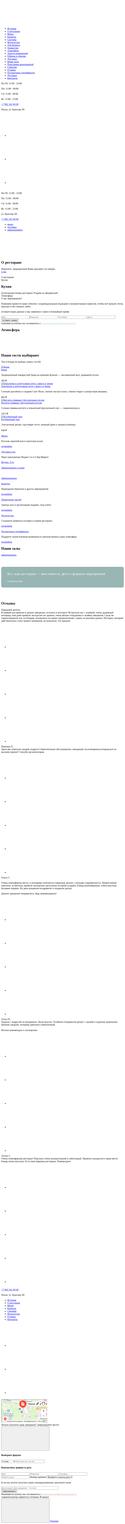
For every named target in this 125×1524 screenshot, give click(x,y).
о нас (4, 271)
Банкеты (11, 37)
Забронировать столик (13, 467)
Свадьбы (11, 39)
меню (10, 224)
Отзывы (11, 70)
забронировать (15, 230)
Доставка (12, 59)
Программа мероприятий (20, 64)
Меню (10, 34)
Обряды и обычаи (16, 56)
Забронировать (9, 478)
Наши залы (13, 61)
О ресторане (13, 31)
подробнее (6, 446)
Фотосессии (13, 42)
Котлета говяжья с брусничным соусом (21, 403)
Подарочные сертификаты (21, 72)
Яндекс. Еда (7, 462)
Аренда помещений (17, 53)
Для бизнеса (13, 45)
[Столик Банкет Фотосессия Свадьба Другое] (8, 1461)
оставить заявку (9, 320)
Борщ (4, 369)
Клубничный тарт (10, 419)
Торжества (12, 48)
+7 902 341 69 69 (9, 104)
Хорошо (54, 1521)
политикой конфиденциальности (59, 323)
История (11, 28)
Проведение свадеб (11, 499)
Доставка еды (8, 452)
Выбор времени (38, 1477)
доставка (11, 227)
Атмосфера (13, 50)
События (12, 67)
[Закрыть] (25, 1438)
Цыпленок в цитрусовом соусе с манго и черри (25, 386)
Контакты (12, 78)
